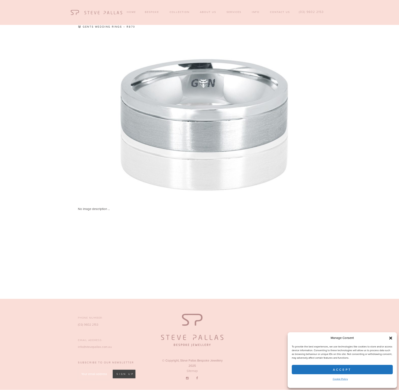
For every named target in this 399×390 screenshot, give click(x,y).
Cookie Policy (340, 379)
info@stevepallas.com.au (95, 347)
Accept (342, 370)
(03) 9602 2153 (88, 324)
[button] (391, 338)
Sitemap (192, 371)
